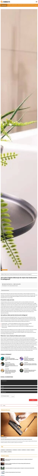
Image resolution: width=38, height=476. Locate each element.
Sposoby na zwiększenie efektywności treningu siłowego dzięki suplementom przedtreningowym (17, 464)
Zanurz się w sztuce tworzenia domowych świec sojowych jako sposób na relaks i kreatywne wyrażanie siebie (10, 371)
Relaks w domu (4, 269)
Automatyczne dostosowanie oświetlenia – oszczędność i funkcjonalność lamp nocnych (29, 359)
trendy (5, 451)
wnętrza (9, 451)
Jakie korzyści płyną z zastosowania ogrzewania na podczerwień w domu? (30, 364)
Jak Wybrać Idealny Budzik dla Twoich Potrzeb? (13, 472)
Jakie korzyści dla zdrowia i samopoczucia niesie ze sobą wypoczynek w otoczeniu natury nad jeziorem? (11, 365)
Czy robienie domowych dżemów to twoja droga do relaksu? (11, 439)
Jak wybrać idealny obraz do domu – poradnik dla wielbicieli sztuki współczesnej (30, 371)
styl (2, 451)
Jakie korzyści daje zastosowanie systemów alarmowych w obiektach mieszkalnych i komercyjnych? (19, 460)
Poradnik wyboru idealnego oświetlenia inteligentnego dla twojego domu (11, 359)
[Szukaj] (2, 405)
